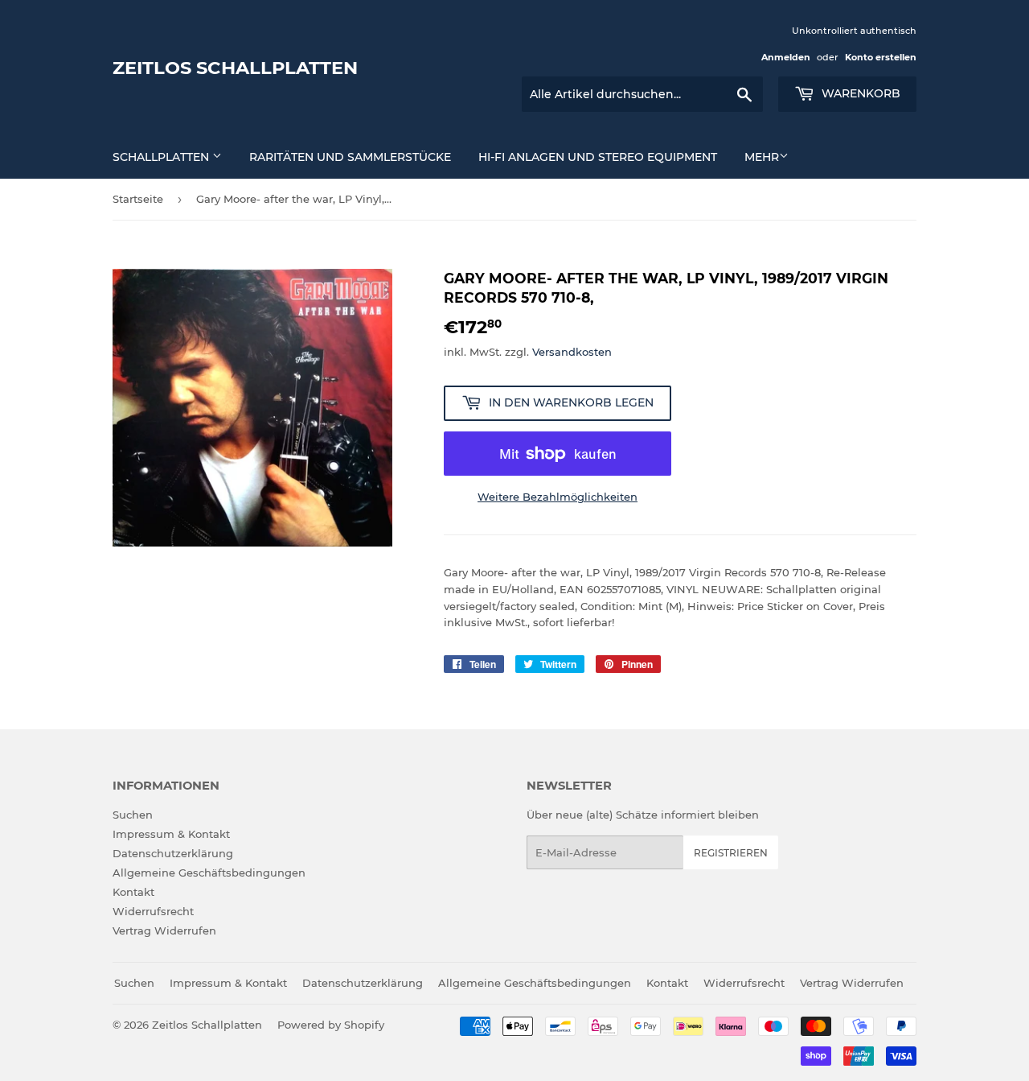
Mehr (761, 157)
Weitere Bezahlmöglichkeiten (557, 496)
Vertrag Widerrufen (164, 930)
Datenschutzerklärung (173, 853)
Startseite (138, 198)
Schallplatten (162, 157)
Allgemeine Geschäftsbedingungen (209, 872)
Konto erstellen (880, 57)
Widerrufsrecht (153, 911)
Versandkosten (572, 351)
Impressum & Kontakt (171, 833)
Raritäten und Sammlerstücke (350, 157)
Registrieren (731, 853)
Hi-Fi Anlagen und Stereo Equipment (597, 157)
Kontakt (133, 891)
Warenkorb (859, 93)
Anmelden (785, 57)
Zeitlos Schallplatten (235, 67)
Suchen (133, 814)
